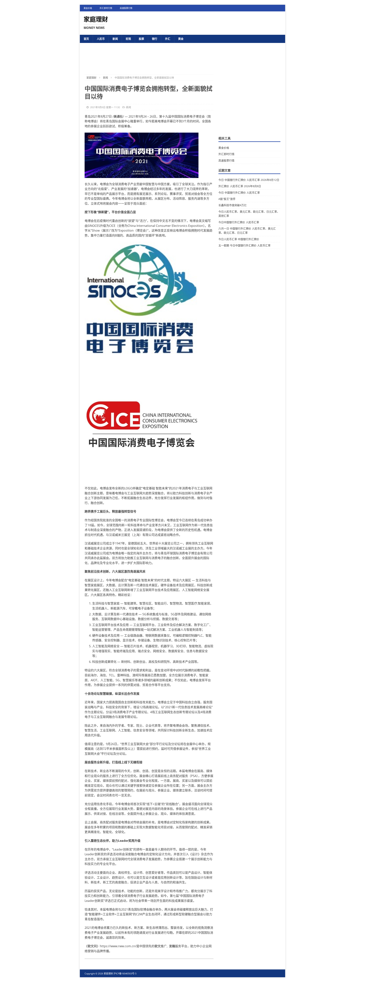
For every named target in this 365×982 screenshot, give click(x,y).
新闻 (115, 38)
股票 (141, 38)
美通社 (118, 116)
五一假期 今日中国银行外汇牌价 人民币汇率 (244, 245)
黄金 (180, 38)
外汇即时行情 (106, 8)
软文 (91, 946)
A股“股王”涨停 (226, 199)
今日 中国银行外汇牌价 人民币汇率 (239, 192)
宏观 (128, 38)
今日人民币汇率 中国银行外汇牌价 (238, 239)
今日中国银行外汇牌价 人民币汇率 (238, 222)
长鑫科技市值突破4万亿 (232, 205)
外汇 (167, 38)
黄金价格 (88, 8)
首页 (86, 38)
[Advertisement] (182, 55)
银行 (154, 38)
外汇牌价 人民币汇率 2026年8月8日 (239, 186)
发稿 (172, 946)
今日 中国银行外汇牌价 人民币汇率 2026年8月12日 (248, 180)
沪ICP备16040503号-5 (124, 973)
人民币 (101, 38)
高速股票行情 (126, 8)
